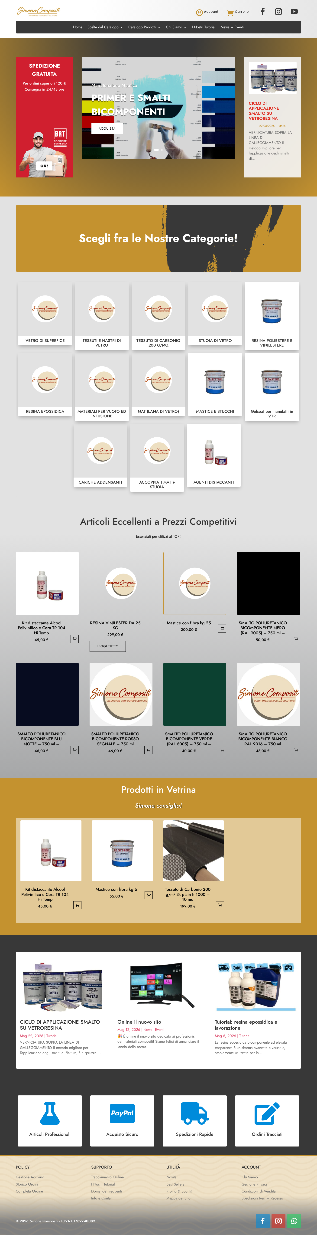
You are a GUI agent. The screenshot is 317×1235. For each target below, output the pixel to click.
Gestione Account (30, 1177)
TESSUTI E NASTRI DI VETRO (102, 316)
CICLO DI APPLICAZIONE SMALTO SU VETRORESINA (264, 110)
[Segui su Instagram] (278, 12)
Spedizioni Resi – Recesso (262, 1198)
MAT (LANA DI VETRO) (158, 384)
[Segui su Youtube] (294, 12)
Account (211, 11)
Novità (171, 1177)
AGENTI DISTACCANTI (214, 455)
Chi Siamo (174, 28)
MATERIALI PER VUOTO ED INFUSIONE (102, 387)
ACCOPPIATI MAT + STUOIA (157, 458)
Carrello (242, 11)
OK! (44, 166)
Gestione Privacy (255, 1184)
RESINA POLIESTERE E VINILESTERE (272, 316)
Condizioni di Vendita (259, 1191)
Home (77, 28)
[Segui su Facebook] (263, 12)
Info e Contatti (102, 1198)
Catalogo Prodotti (142, 28)
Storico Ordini (27, 1184)
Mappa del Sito (178, 1198)
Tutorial (281, 126)
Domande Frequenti (106, 1191)
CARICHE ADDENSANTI (100, 455)
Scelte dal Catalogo (103, 28)
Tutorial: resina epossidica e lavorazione (246, 1025)
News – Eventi (232, 28)
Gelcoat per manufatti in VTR (272, 387)
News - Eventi (153, 1029)
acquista (107, 128)
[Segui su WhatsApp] (294, 1221)
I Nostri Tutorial (204, 28)
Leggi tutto (108, 646)
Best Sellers (175, 1184)
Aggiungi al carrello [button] (75, 639)
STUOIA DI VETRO (215, 313)
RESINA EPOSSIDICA (45, 384)
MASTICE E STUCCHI (215, 384)
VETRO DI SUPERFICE (45, 313)
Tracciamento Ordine (107, 1177)
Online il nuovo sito (139, 1021)
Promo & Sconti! (179, 1191)
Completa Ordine (29, 1191)
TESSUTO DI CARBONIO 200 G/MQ (158, 316)
